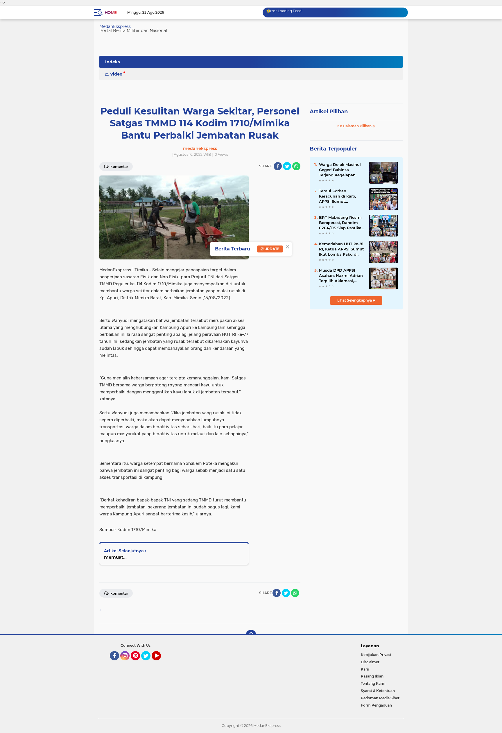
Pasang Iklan (372, 676)
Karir (365, 669)
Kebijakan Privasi (376, 655)
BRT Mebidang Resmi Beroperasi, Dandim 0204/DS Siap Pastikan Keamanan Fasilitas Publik (341, 223)
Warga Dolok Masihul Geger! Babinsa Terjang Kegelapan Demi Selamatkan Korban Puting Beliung (341, 170)
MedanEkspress (115, 26)
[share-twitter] (287, 166)
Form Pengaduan (376, 705)
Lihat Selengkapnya (355, 300)
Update (271, 249)
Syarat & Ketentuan (378, 691)
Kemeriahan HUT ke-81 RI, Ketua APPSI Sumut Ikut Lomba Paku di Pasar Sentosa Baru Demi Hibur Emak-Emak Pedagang (341, 249)
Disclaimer (370, 662)
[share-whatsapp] (296, 166)
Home (110, 12)
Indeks (112, 61)
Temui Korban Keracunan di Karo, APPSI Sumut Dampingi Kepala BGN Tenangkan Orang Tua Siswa (341, 196)
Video (116, 74)
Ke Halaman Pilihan (354, 126)
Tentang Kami (373, 683)
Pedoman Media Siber (380, 698)
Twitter (148, 663)
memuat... (115, 557)
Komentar (119, 166)
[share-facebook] (278, 166)
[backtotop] (251, 635)
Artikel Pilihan (329, 111)
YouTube (160, 663)
